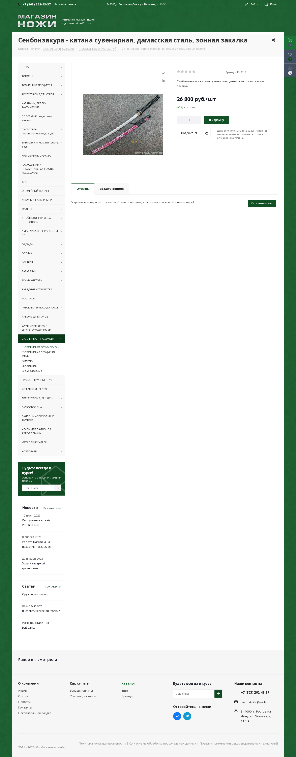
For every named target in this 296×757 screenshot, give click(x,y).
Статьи (23, 696)
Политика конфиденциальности (102, 743)
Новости (24, 702)
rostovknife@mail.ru (254, 702)
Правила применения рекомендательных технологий (239, 743)
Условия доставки (83, 696)
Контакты (25, 707)
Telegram (187, 716)
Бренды (127, 696)
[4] (190, 71)
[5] (194, 71)
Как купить (79, 683)
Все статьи (53, 587)
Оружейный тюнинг (35, 594)
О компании (28, 683)
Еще (124, 690)
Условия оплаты (81, 690)
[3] (186, 71)
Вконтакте (177, 716)
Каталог (128, 683)
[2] (182, 71)
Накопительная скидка (34, 713)
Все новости (52, 508)
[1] (179, 71)
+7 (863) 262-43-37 (255, 692)
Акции (22, 690)
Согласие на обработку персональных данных (162, 743)
